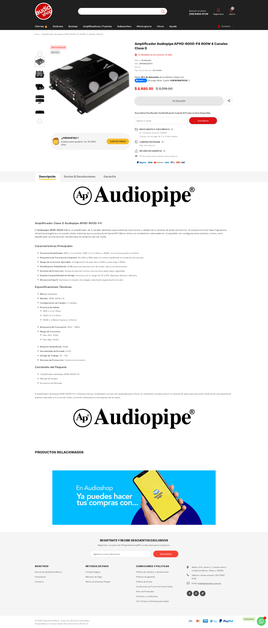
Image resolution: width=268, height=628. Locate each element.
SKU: (137, 63)
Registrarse (218, 14)
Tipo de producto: (143, 70)
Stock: (138, 67)
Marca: (138, 60)
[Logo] (54, 11)
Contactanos (118, 141)
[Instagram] (196, 593)
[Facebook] (189, 593)
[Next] (39, 121)
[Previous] (39, 53)
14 (140, 156)
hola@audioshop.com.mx (209, 583)
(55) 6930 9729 (198, 14)
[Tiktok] (202, 593)
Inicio (37, 34)
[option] (89, 84)
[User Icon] (218, 10)
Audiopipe (146, 60)
